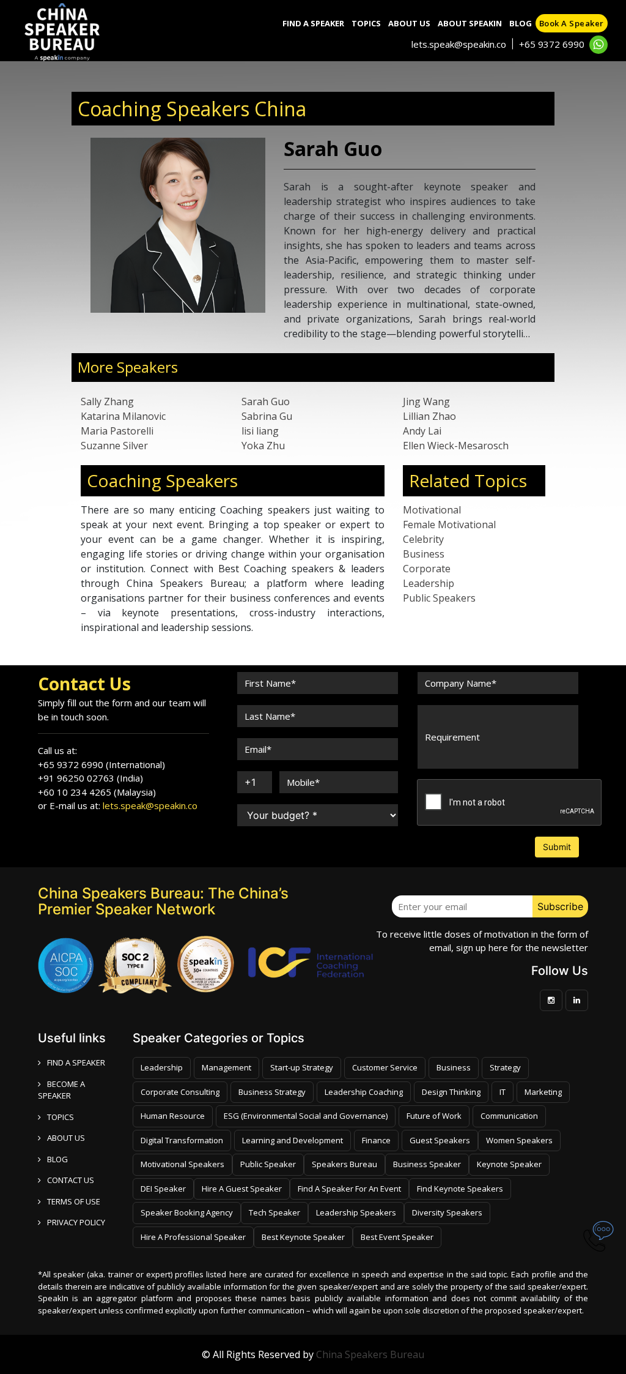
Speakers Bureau (344, 1164)
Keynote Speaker (509, 1164)
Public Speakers (439, 598)
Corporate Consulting (180, 1091)
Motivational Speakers (182, 1164)
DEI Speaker (163, 1188)
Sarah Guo (265, 401)
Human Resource (173, 1115)
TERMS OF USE (73, 1201)
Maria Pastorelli (117, 431)
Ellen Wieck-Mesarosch (456, 445)
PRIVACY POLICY (76, 1222)
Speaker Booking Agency (187, 1212)
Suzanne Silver (114, 445)
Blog (520, 23)
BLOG (57, 1159)
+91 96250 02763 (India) (90, 778)
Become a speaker (61, 1090)
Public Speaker (268, 1164)
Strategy (505, 1067)
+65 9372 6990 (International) (101, 764)
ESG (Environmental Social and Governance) (306, 1115)
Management (226, 1067)
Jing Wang (426, 401)
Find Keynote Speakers (460, 1188)
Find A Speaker (313, 23)
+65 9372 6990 (551, 44)
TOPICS (60, 1116)
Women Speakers (519, 1140)
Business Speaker (427, 1164)
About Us (409, 23)
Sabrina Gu (266, 416)
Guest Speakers (440, 1140)
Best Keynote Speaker (303, 1236)
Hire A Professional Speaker (193, 1236)
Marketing (543, 1091)
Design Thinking (451, 1091)
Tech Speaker (274, 1212)
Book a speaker (571, 23)
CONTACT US (70, 1179)
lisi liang (260, 431)
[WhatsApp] (598, 44)
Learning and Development (292, 1140)
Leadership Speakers (356, 1212)
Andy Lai (422, 431)
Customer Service (385, 1067)
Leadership (428, 583)
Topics (366, 23)
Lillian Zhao (429, 416)
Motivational (432, 510)
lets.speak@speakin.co (458, 44)
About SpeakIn (470, 23)
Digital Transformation (182, 1140)
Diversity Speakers (447, 1212)
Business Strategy (272, 1091)
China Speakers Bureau (370, 1354)
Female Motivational (449, 524)
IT (502, 1091)
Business (423, 554)
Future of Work (434, 1115)
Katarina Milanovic (123, 416)
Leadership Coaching (364, 1091)
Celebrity (423, 539)
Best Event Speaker (397, 1236)
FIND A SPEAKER (76, 1062)
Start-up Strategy (301, 1067)
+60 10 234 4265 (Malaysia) (97, 792)
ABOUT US (66, 1137)
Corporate (427, 568)
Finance (376, 1140)
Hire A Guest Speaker (242, 1188)
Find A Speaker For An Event (349, 1188)
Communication (509, 1115)
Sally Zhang (107, 401)
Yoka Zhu (263, 445)
